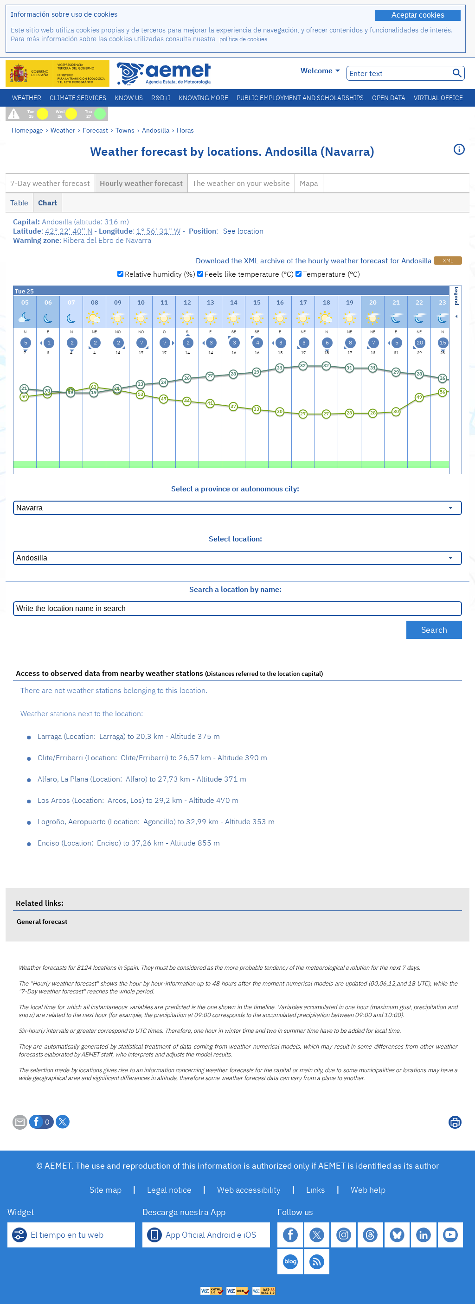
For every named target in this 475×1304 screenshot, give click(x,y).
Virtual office (438, 98)
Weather (26, 98)
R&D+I (160, 98)
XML (448, 260)
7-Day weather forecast (50, 183)
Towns (125, 130)
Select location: (235, 538)
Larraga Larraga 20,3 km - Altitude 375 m (129, 736)
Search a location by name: (235, 589)
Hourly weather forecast (141, 183)
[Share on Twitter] (63, 1122)
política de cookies (243, 39)
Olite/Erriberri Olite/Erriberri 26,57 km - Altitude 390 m (152, 757)
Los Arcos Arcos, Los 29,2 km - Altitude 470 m (138, 800)
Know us (129, 98)
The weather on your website (241, 183)
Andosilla (155, 130)
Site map (106, 1189)
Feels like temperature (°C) (249, 274)
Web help (368, 1189)
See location (243, 230)
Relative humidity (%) (160, 274)
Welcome (317, 70)
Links (315, 1189)
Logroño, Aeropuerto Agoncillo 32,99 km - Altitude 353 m (156, 821)
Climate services (78, 98)
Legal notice (169, 1189)
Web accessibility (249, 1189)
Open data (388, 98)
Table (19, 202)
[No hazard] (24, 463)
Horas (185, 130)
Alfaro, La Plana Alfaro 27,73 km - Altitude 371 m (142, 778)
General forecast (42, 921)
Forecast (95, 130)
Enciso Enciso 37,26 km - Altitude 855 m (129, 842)
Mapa (309, 183)
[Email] (20, 1127)
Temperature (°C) (331, 274)
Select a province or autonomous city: (235, 488)
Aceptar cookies (418, 15)
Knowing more (203, 98)
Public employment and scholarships (300, 98)
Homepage (27, 130)
